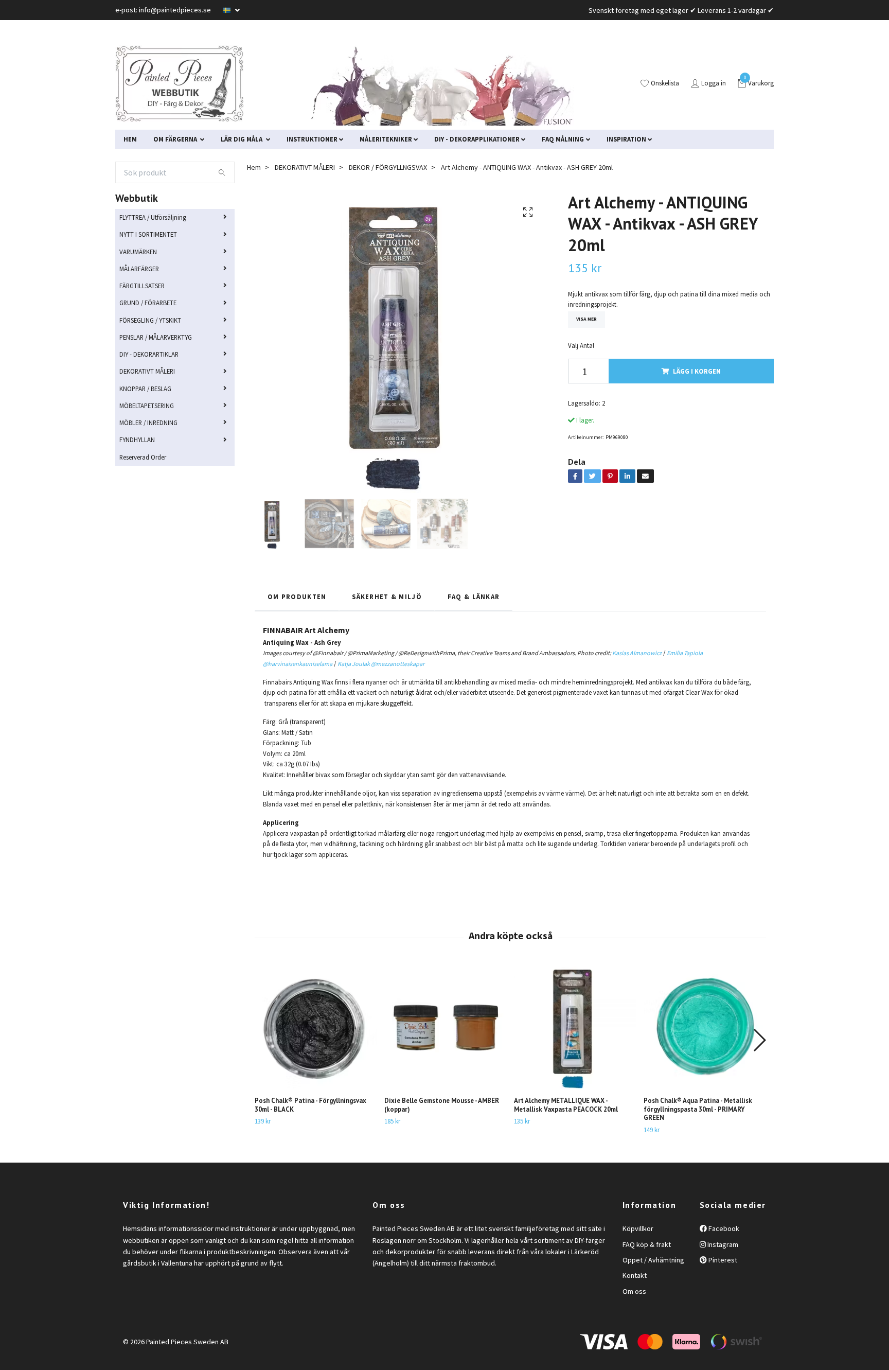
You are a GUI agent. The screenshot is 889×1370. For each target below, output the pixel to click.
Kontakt (635, 1275)
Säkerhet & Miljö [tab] (386, 596)
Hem (254, 167)
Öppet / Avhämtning (653, 1259)
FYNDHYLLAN (137, 439)
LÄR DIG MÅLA (242, 139)
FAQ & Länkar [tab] (474, 596)
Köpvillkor (638, 1228)
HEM (130, 139)
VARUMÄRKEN (138, 252)
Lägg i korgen (697, 371)
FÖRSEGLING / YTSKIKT (150, 320)
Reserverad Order (142, 457)
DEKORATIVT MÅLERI (147, 371)
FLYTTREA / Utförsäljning (152, 217)
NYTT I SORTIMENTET (148, 234)
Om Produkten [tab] (297, 596)
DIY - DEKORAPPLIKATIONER (477, 139)
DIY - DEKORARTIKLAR (149, 354)
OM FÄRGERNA (176, 139)
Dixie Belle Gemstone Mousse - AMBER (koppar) (441, 1105)
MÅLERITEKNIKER (386, 139)
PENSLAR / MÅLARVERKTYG (155, 337)
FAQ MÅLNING (563, 139)
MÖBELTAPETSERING (146, 405)
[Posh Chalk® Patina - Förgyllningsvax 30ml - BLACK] (316, 1027)
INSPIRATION (626, 139)
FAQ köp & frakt (647, 1244)
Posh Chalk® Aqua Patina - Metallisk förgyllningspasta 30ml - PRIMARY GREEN (698, 1109)
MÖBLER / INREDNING (148, 422)
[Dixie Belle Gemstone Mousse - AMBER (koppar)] (445, 1027)
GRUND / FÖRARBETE (147, 302)
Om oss (634, 1291)
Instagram (722, 1244)
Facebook (723, 1228)
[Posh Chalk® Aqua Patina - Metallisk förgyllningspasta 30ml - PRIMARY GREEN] (705, 1027)
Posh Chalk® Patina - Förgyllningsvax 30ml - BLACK (310, 1105)
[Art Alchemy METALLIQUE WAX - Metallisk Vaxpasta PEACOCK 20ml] (575, 1027)
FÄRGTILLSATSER (142, 286)
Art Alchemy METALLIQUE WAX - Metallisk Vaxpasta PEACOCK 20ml (566, 1105)
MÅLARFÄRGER (139, 269)
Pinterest (722, 1259)
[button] (759, 1040)
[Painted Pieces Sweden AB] (179, 83)
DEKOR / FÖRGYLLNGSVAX (388, 167)
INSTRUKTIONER (312, 139)
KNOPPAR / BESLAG (145, 388)
